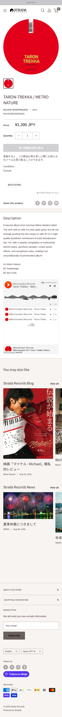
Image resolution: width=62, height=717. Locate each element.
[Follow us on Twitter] (12, 667)
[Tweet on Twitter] (50, 203)
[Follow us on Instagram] (18, 667)
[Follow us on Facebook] (5, 667)
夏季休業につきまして (19, 524)
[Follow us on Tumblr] (24, 667)
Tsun (56, 193)
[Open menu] (5, 10)
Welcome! (31, 2)
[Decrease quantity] (18, 135)
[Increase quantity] (36, 135)
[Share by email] (56, 203)
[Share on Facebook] (37, 203)
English (8, 651)
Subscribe (14, 635)
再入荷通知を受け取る (31, 147)
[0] (56, 10)
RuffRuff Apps (45, 193)
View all (54, 383)
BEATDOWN (14, 184)
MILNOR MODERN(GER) (15, 110)
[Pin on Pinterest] (43, 203)
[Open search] (43, 10)
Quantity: (8, 135)
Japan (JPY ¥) (29, 651)
